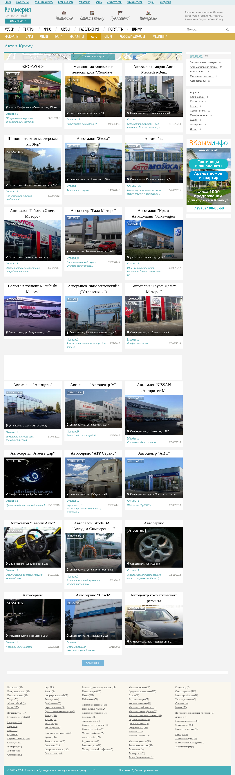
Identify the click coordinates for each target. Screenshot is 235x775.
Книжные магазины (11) (140, 703)
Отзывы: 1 (73, 339)
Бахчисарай (22, 2)
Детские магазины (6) (139, 723)
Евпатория (84, 2)
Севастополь (114, 2)
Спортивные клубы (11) (93, 729)
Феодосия (165, 2)
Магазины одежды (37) (139, 687)
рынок (72, 299)
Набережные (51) (90, 699)
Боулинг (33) (50, 719)
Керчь (99, 2)
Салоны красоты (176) (185, 691)
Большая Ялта (65, 2)
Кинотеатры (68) (15, 687)
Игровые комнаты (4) (54, 707)
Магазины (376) (136, 731)
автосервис (15, 151)
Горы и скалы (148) (53, 753)
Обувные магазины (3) (139, 719)
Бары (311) (12, 730)
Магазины (77, 37)
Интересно (148, 18)
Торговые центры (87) (139, 699)
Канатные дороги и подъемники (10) (98, 687)
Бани (58, 37)
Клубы (65, 29)
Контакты (124, 770)
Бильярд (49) (51, 715)
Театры (28, 29)
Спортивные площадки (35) (94, 713)
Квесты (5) (50, 691)
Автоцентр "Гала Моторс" (93, 210)
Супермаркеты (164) (138, 727)
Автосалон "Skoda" (93, 138)
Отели (44, 37)
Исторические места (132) (56, 749)
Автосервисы (198, 80)
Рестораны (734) (14, 722)
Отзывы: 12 (73, 119)
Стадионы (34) (88, 717)
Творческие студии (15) (186, 738)
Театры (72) (12, 699)
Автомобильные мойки (204, 66)
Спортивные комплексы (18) (95, 725)
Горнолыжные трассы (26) (94, 709)
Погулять (115, 29)
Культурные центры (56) (18, 691)
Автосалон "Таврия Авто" (32, 523)
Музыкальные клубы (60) (19, 717)
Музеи (9, 29)
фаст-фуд (13, 74)
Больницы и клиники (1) (186, 729)
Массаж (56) (181, 707)
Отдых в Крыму (92, 18)
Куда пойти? (120, 18)
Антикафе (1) (13, 750)
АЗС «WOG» (32, 66)
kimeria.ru (30, 770)
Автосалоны (197, 71)
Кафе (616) (12, 726)
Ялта (193, 129)
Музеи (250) (13, 707)
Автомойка (154, 138)
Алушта (195, 92)
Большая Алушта (44, 2)
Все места (196, 55)
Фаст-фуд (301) (14, 742)
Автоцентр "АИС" (154, 453)
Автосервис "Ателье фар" (32, 453)
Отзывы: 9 (133, 263)
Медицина (160, 37)
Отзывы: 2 (133, 437)
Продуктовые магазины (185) (142, 691)
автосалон (135, 79)
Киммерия (18, 10)
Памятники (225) (52, 745)
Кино (47, 29)
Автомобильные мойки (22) (141, 757)
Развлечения (89, 29)
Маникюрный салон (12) (186, 695)
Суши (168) (12, 734)
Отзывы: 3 (12, 191)
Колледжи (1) (181, 734)
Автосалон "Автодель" (32, 384)
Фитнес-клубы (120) (91, 737)
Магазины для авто (202, 76)
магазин (73, 79)
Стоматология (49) (184, 725)
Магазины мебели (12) (139, 735)
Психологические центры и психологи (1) (194, 713)
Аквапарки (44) (52, 699)
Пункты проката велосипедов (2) (60, 711)
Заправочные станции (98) (141, 745)
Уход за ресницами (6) (185, 699)
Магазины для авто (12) (140, 741)
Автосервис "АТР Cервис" (93, 453)
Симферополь (134, 2)
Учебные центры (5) (184, 746)
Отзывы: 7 (73, 185)
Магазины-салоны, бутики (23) (143, 711)
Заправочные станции (203, 62)
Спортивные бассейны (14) (94, 705)
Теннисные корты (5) (91, 721)
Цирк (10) (49, 687)
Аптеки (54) (180, 717)
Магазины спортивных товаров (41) (145, 715)
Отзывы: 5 (133, 339)
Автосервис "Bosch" (93, 595)
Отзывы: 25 (134, 185)
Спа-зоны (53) (181, 703)
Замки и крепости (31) (55, 741)
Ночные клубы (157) (16, 713)
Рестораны (64, 18)
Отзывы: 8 (73, 257)
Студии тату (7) (182, 687)
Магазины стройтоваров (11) (142, 707)
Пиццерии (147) (14, 746)
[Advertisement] (93, 366)
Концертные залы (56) (17, 695)
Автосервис (154, 523)
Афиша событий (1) (16, 703)
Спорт (108, 37)
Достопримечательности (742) (58, 733)
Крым (8, 2)
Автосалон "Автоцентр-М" (93, 384)
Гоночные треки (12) (91, 745)
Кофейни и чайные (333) (18, 738)
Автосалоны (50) (136, 749)
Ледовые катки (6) (90, 741)
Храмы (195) (51, 737)
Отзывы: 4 (133, 119)
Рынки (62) (134, 695)
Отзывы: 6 (12, 113)
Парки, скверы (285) (91, 691)
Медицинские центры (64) (187, 721)
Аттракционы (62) (53, 727)
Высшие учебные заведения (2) (189, 742)
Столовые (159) (14, 755)
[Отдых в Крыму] (209, 175)
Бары (29, 37)
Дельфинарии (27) (53, 703)
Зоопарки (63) (51, 723)
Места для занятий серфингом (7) (97, 749)
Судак (151, 2)
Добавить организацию (145, 770)
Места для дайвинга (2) (93, 733)
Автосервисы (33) (137, 753)
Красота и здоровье (132, 37)
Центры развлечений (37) (56, 695)
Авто (94, 37)
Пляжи (137, 29)
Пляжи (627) (88, 695)
